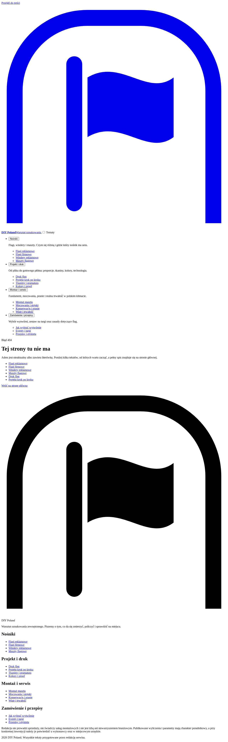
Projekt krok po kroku (28, 279)
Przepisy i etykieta (26, 333)
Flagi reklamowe (25, 251)
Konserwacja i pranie (28, 308)
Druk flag (21, 276)
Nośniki (14, 238)
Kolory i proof (24, 286)
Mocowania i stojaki (27, 305)
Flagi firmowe (24, 254)
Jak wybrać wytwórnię (28, 327)
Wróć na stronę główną (14, 385)
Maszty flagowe (25, 260)
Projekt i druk (17, 264)
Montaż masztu (24, 302)
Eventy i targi (23, 330)
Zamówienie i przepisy (21, 315)
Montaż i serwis (18, 289)
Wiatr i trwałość (24, 311)
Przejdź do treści (10, 2)
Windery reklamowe (27, 257)
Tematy (50, 232)
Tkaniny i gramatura (27, 283)
